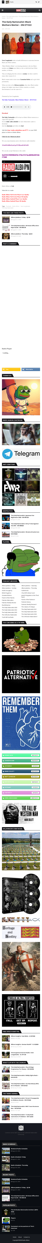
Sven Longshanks (25, 206)
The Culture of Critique (28, 607)
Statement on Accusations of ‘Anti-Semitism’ (22, 1227)
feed (22, 126)
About (20, 1237)
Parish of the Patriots (8, 598)
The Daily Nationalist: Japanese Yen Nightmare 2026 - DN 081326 (22, 516)
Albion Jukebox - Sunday (9, 588)
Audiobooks (25, 590)
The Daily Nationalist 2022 (9, 610)
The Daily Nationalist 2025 (9, 612)
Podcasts (8, 206)
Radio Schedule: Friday (18, 1157)
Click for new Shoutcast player (11, 136)
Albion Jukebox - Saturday (29, 585)
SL (3, 29)
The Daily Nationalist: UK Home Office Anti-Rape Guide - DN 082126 (25, 226)
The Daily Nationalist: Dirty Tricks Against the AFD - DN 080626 (25, 525)
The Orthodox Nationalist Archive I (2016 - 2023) (24, 1211)
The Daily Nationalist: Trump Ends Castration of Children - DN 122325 (22, 1115)
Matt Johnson (19, 777)
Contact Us (27, 1237)
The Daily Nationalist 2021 (29, 609)
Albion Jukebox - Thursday (29, 588)
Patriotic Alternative (7, 600)
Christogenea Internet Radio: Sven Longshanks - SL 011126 (22, 1053)
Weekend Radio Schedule (19, 1149)
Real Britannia (6, 605)
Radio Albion (15, 206)
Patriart (19, 787)
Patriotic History (26, 602)
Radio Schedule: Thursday (19, 1165)
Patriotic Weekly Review (9, 603)
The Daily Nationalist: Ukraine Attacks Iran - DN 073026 (25, 533)
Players (13, 1218)
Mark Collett (19, 771)
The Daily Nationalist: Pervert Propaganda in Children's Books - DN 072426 (25, 1099)
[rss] (11, 369)
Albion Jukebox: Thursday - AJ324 (21, 234)
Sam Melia (19, 793)
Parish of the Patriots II (28, 599)
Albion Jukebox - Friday (8, 585)
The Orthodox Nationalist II (29, 616)
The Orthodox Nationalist (9, 615)
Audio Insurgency (7, 590)
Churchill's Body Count (28, 593)
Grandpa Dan (19, 761)
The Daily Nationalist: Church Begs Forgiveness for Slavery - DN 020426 (22, 1068)
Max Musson (19, 782)
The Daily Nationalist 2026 (29, 614)
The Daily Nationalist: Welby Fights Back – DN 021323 (24, 1076)
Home (3, 16)
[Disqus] (21, 270)
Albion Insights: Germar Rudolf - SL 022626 (24, 1044)
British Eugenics (6, 593)
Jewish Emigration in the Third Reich (30, 596)
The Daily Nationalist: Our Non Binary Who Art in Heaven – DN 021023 (25, 1084)
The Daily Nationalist (12, 16)
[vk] (30, 369)
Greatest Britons (7, 595)
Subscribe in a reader (8, 190)
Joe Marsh (19, 766)
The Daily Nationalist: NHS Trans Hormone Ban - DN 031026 (25, 1107)
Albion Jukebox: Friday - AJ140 (20, 217)
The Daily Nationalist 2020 (9, 607)
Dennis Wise (19, 755)
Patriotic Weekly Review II (28, 604)
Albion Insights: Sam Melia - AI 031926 (23, 1036)
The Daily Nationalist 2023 (29, 612)
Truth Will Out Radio (8, 617)
